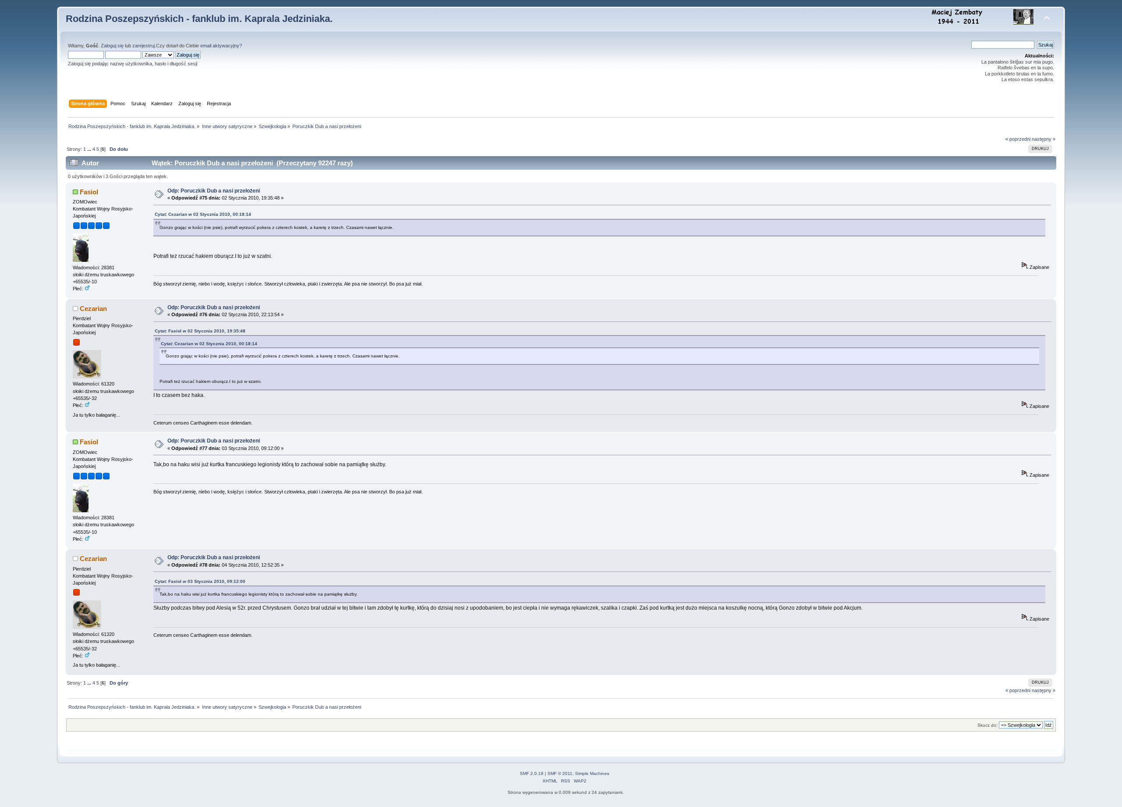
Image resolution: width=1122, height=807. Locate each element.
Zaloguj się (112, 45)
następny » (1043, 139)
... (89, 149)
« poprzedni (1017, 139)
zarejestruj (143, 45)
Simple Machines (592, 773)
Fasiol (89, 192)
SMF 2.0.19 (531, 773)
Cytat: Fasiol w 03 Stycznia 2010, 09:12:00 (200, 581)
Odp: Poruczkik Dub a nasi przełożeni (213, 191)
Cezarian (93, 308)
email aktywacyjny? (221, 45)
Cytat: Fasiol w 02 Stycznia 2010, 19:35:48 (200, 331)
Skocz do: (987, 725)
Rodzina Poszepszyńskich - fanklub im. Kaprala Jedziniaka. (199, 18)
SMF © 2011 (559, 773)
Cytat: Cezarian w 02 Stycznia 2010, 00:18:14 (203, 214)
